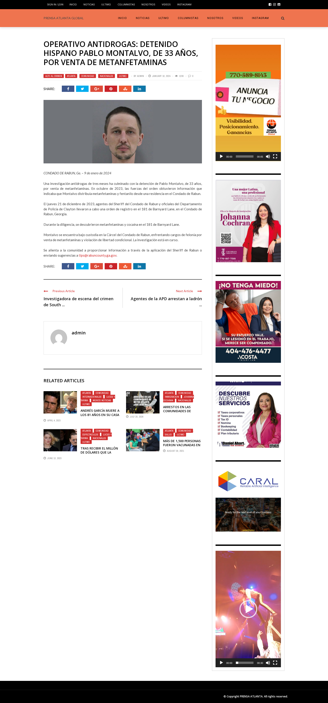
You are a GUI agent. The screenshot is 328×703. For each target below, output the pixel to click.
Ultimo (106, 4)
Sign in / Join (55, 4)
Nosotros (148, 4)
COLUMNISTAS (126, 4)
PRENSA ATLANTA (251, 696)
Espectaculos (90, 434)
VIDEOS (166, 4)
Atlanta (71, 76)
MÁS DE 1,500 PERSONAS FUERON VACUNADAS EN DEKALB (182, 445)
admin (140, 76)
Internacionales (92, 396)
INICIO (73, 4)
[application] (248, 103)
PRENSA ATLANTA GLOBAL (64, 18)
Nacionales (106, 76)
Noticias (89, 4)
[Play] (221, 156)
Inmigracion (172, 396)
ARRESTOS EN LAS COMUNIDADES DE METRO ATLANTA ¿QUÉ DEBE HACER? (181, 413)
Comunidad (87, 76)
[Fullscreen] (275, 156)
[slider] (244, 156)
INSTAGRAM (184, 4)
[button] (248, 103)
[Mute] (268, 156)
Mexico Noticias (102, 400)
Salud (168, 434)
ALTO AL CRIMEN (53, 76)
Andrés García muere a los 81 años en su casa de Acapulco (100, 414)
